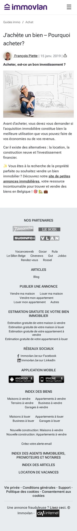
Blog (36, 276)
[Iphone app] (51, 379)
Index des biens (38, 392)
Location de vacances (39, 472)
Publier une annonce (39, 286)
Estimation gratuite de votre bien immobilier (38, 314)
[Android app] (21, 379)
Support (64, 488)
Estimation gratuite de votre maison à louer (36, 327)
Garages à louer (49, 420)
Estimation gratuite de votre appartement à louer (36, 339)
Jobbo (62, 255)
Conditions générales (39, 488)
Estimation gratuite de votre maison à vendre (36, 323)
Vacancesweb (24, 251)
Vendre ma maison (22, 293)
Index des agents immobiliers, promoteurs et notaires (38, 455)
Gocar (43, 251)
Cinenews (36, 255)
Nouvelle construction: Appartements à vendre (36, 434)
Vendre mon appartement (36, 297)
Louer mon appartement (30, 302)
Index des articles (38, 465)
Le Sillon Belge (16, 255)
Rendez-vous (29, 260)
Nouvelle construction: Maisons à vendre (36, 430)
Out (50, 255)
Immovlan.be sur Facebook (38, 355)
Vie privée (12, 488)
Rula (55, 251)
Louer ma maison (51, 293)
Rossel (47, 260)
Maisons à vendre (18, 398)
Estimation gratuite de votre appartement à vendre (36, 333)
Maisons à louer (19, 416)
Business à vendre (50, 403)
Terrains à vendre (22, 403)
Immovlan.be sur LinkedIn (38, 360)
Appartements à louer (49, 416)
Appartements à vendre (50, 398)
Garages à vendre (36, 407)
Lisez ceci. (58, 508)
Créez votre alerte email (36, 443)
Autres (54, 302)
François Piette (25, 56)
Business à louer (23, 420)
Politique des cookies (23, 492)
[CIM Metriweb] (48, 513)
